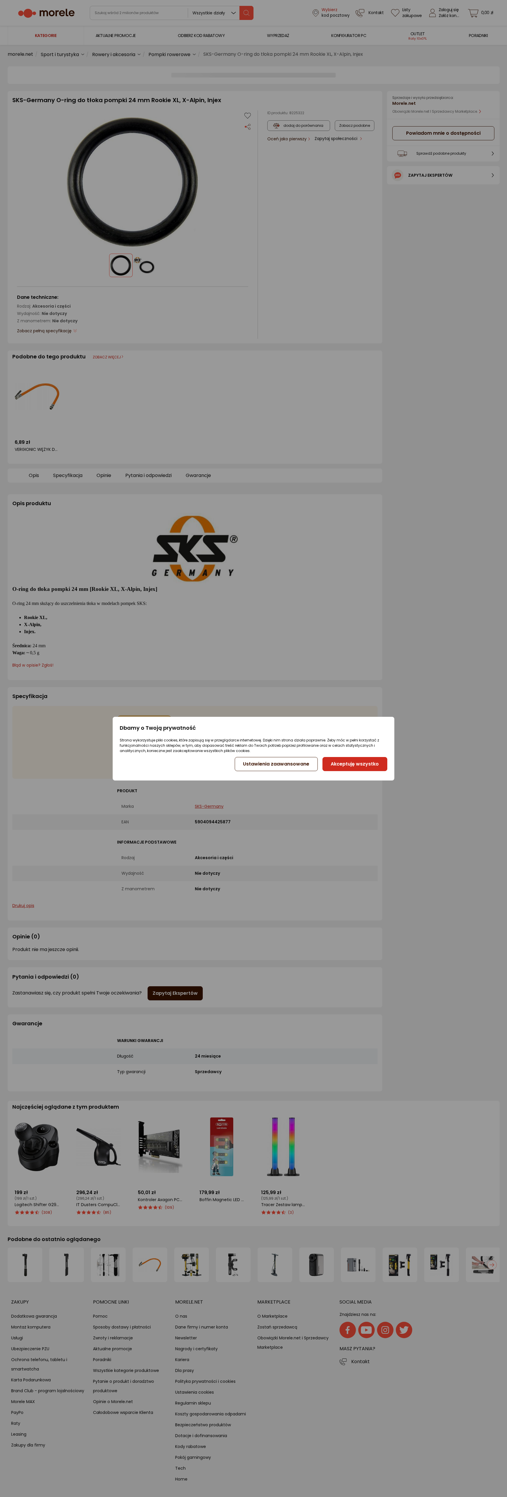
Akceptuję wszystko (355, 764)
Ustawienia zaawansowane (276, 764)
